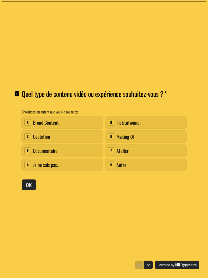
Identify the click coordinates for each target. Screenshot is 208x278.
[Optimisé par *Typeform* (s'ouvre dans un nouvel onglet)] (177, 265)
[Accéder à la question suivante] (148, 265)
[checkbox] (62, 122)
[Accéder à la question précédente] (139, 265)
